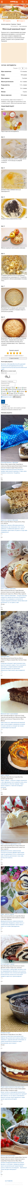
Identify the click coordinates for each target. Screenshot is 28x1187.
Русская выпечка (16, 367)
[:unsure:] (16, 388)
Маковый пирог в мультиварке (9, 714)
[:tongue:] (9, 391)
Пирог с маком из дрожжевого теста (11, 844)
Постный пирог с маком (7, 964)
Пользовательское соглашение (14, 1182)
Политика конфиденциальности (14, 1184)
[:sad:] (7, 393)
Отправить (17, 397)
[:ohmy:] (3, 388)
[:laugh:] (14, 389)
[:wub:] (3, 389)
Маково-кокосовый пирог (8, 1155)
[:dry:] (13, 388)
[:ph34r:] (9, 389)
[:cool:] (20, 388)
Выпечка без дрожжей (19, 364)
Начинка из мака (5, 1032)
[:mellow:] (21, 393)
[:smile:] (3, 391)
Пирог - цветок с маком (7, 914)
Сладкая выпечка (6, 367)
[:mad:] (6, 389)
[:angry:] (14, 391)
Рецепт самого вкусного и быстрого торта (12, 1087)
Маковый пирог (5, 656)
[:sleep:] (24, 389)
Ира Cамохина (23, 26)
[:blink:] (19, 389)
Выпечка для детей (6, 365)
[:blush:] (24, 388)
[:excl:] (26, 391)
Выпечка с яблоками (7, 364)
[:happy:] (11, 393)
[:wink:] (18, 391)
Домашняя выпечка (17, 365)
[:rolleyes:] (22, 391)
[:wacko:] (3, 393)
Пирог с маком (5, 775)
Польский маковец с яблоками (9, 462)
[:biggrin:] (9, 388)
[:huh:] (16, 393)
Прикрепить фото (7, 397)
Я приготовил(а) (14, 358)
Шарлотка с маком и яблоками (9, 520)
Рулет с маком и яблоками (8, 588)
